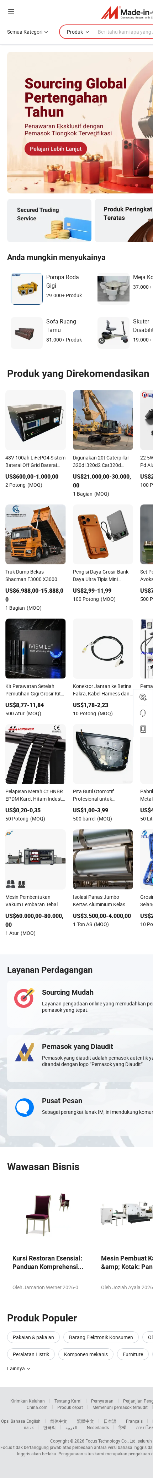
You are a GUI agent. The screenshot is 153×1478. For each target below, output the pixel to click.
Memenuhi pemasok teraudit (120, 1407)
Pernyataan (102, 1401)
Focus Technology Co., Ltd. (111, 1441)
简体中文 (58, 1421)
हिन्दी (122, 1427)
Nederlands (98, 1427)
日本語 (110, 1421)
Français (134, 1421)
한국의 (49, 1427)
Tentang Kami (67, 1401)
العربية (71, 1427)
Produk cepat (70, 1407)
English (33, 1421)
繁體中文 (85, 1421)
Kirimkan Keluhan (27, 1401)
